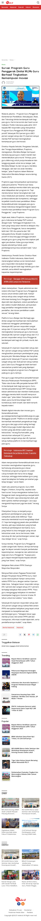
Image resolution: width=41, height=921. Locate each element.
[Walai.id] (9, 2)
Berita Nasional (8, 628)
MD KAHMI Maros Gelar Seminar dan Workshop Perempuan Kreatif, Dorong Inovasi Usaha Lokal (30, 812)
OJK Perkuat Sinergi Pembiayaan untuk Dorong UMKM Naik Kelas (29, 832)
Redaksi (30, 912)
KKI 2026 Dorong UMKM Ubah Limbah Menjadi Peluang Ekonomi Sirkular (10, 812)
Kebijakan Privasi (15, 910)
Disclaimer (28, 910)
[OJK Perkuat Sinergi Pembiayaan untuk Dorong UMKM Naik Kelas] (30, 823)
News (3, 64)
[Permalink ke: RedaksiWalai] (3, 82)
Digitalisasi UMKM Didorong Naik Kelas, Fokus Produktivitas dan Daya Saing (9, 832)
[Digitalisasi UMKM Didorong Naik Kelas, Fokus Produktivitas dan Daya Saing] (10, 823)
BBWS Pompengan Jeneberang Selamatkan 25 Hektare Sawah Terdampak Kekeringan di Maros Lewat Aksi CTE (30, 863)
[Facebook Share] (20, 634)
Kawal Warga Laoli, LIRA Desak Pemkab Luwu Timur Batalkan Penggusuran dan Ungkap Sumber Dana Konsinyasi (10, 884)
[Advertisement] (20, 35)
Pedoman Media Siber (17, 912)
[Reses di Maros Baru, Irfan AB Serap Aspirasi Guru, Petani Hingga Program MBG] (30, 875)
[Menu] (3, 2)
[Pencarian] (38, 2)
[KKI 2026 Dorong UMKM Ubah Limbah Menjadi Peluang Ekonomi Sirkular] (10, 803)
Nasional (20, 628)
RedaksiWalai (10, 82)
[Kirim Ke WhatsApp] (37, 634)
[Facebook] (19, 904)
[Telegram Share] (33, 634)
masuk (12, 646)
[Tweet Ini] (24, 634)
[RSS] (23, 904)
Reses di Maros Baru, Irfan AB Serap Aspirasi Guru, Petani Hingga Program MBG (30, 884)
